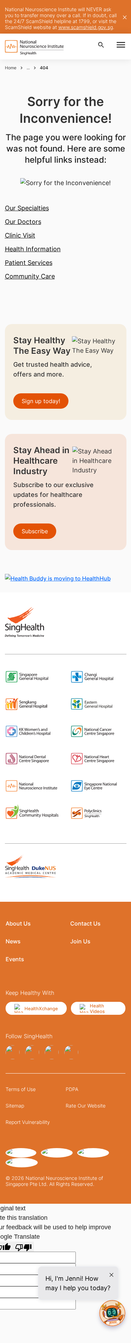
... (28, 67)
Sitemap (15, 1106)
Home (10, 67)
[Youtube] (71, 1052)
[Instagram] (32, 1052)
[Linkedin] (52, 1052)
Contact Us (85, 923)
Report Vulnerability (28, 1122)
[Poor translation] (23, 1247)
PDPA (72, 1089)
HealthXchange (41, 1008)
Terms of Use (21, 1089)
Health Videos (97, 1008)
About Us (18, 923)
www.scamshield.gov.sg (85, 27)
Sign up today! (41, 401)
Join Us (80, 941)
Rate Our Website (85, 1106)
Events (15, 959)
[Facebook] (13, 1052)
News (13, 941)
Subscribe (35, 531)
